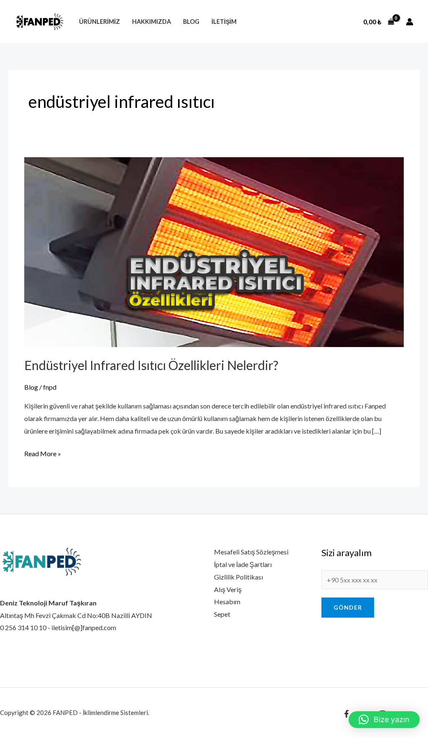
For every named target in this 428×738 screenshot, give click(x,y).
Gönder (348, 607)
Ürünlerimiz (99, 21)
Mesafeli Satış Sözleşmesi (251, 552)
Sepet (222, 614)
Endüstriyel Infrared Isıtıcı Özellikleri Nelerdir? (151, 365)
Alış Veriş (228, 589)
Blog (191, 21)
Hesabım (227, 601)
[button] (384, 719)
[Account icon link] (409, 22)
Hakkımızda (151, 21)
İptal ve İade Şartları (243, 564)
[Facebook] (346, 714)
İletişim (224, 21)
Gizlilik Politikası (238, 577)
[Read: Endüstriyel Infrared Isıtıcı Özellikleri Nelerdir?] (213, 251)
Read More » (42, 452)
